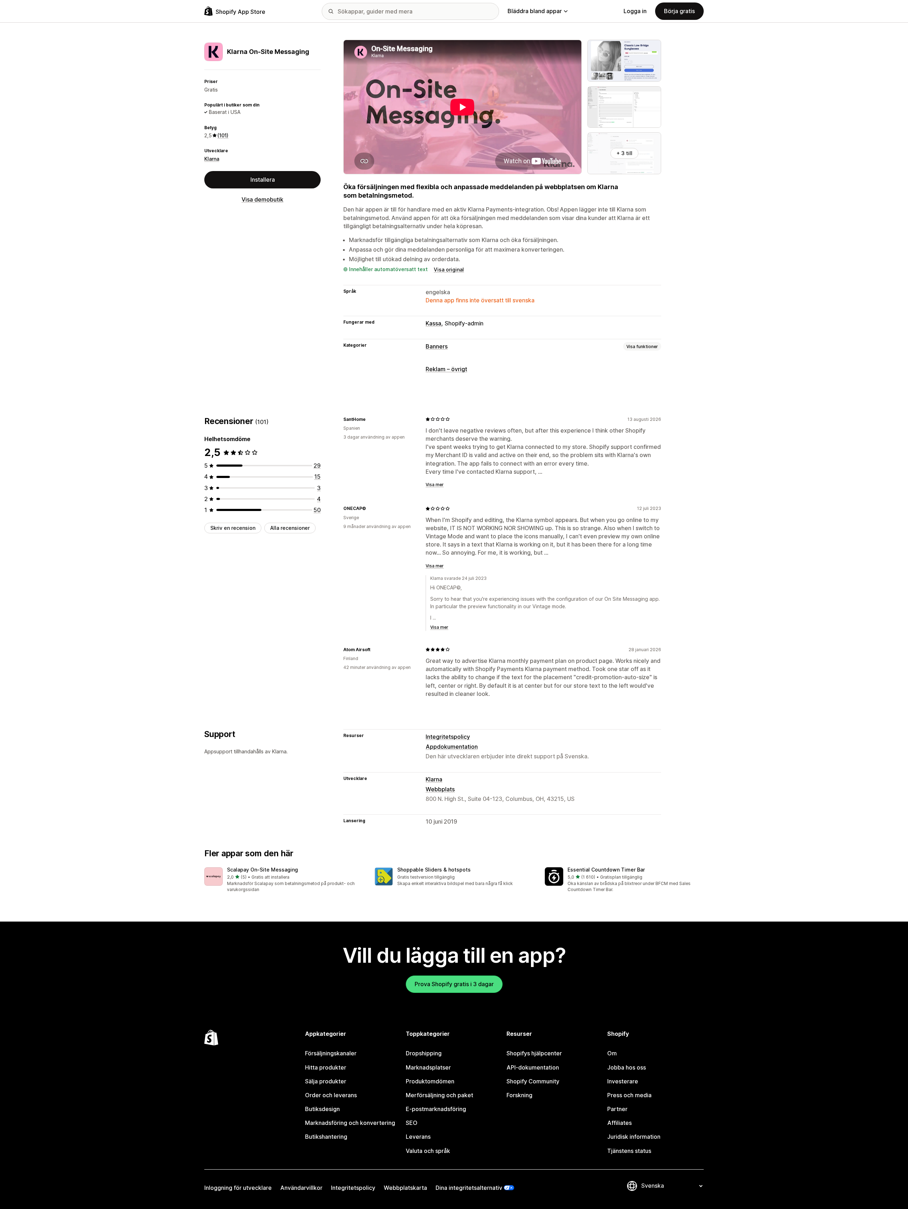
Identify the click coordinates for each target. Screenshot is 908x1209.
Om (612, 1053)
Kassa (433, 323)
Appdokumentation (452, 746)
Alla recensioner (290, 528)
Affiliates (619, 1122)
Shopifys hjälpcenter (534, 1053)
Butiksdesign (322, 1108)
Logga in (635, 11)
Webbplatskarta (405, 1187)
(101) (222, 135)
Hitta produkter (325, 1067)
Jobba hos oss (626, 1067)
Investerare (622, 1081)
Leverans (418, 1136)
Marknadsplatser (428, 1067)
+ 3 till (624, 153)
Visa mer (435, 484)
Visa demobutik (262, 199)
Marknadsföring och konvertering (350, 1122)
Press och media (629, 1095)
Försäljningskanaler (330, 1053)
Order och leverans (331, 1095)
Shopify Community (532, 1081)
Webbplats (440, 789)
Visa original (449, 269)
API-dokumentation (532, 1067)
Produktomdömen (430, 1081)
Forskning (519, 1095)
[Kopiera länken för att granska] (370, 419)
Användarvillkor (301, 1187)
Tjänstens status (629, 1150)
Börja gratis (679, 11)
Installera (262, 179)
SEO (411, 1122)
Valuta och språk (428, 1150)
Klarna (211, 158)
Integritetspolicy (448, 736)
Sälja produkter (325, 1081)
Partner (617, 1108)
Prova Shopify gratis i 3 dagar (454, 984)
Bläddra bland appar (535, 11)
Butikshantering (326, 1136)
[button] (283, 880)
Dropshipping (424, 1053)
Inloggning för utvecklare (238, 1187)
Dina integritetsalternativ (469, 1187)
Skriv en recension (232, 528)
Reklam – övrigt (446, 369)
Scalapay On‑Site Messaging (262, 870)
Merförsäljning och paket (439, 1095)
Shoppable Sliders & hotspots (434, 870)
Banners (437, 346)
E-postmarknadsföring (436, 1108)
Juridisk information (633, 1136)
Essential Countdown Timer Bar (606, 870)
